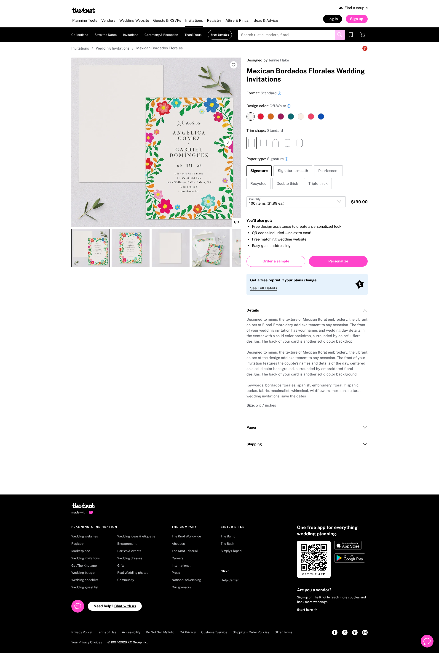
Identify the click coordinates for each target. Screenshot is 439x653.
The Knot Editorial (185, 551)
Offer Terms (283, 632)
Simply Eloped (231, 551)
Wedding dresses (129, 558)
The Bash (227, 543)
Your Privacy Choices (86, 642)
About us (178, 543)
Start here (305, 609)
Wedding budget (83, 572)
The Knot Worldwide (186, 536)
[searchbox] (291, 35)
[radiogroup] (307, 112)
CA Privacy (188, 632)
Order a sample (275, 261)
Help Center (229, 580)
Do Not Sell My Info (160, 632)
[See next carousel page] (228, 142)
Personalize (338, 261)
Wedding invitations (85, 558)
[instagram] (365, 632)
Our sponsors (181, 587)
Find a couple (356, 8)
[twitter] (345, 632)
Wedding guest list (84, 587)
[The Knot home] (83, 507)
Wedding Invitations (112, 48)
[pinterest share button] (365, 48)
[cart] (363, 35)
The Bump (228, 536)
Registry (77, 543)
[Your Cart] (363, 35)
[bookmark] (351, 35)
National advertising (186, 580)
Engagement (127, 543)
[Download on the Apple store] (350, 545)
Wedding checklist (84, 580)
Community (125, 580)
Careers (177, 558)
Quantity (254, 199)
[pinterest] (355, 632)
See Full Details (263, 288)
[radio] (250, 116)
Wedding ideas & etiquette (136, 536)
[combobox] (296, 201)
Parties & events (129, 551)
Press (176, 572)
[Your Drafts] (351, 35)
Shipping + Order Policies (251, 632)
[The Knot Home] (83, 10)
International (181, 565)
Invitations (80, 48)
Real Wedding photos (132, 572)
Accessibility (131, 632)
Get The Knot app (84, 565)
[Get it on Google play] (350, 558)
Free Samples (220, 34)
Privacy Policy (81, 632)
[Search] (340, 35)
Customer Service (214, 632)
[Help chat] (427, 641)
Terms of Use (106, 632)
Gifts (120, 565)
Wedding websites (84, 536)
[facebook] (335, 632)
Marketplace (80, 551)
